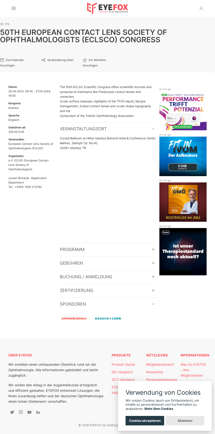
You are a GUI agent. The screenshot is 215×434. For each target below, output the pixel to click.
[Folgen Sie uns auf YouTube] (29, 412)
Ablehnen (185, 421)
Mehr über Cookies (158, 409)
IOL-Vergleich (122, 372)
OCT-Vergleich (123, 379)
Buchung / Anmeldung (86, 276)
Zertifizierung (76, 290)
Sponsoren (73, 304)
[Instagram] (21, 412)
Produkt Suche (123, 364)
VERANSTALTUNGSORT (83, 128)
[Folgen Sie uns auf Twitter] (12, 412)
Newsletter (154, 372)
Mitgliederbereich (160, 364)
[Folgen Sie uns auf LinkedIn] (38, 412)
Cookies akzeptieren (145, 421)
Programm (72, 249)
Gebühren (71, 263)
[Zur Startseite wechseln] (107, 8)
